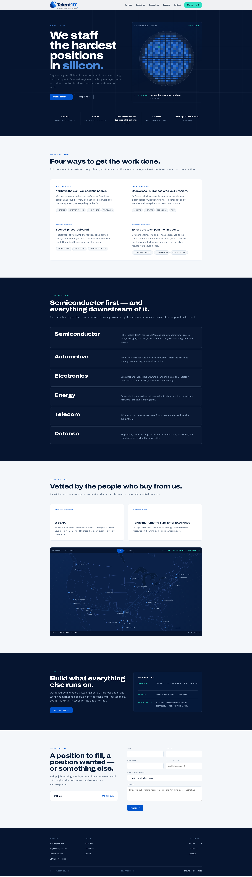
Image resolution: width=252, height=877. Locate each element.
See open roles (83, 97)
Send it (133, 808)
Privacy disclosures (193, 871)
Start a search (193, 5)
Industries (140, 5)
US (120, 551)
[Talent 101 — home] (64, 5)
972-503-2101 (108, 796)
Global (130, 551)
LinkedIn (192, 853)
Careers (166, 5)
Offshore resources (58, 859)
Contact (177, 5)
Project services (56, 853)
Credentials (154, 5)
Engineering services (58, 848)
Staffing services (57, 843)
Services (128, 5)
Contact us (193, 848)
